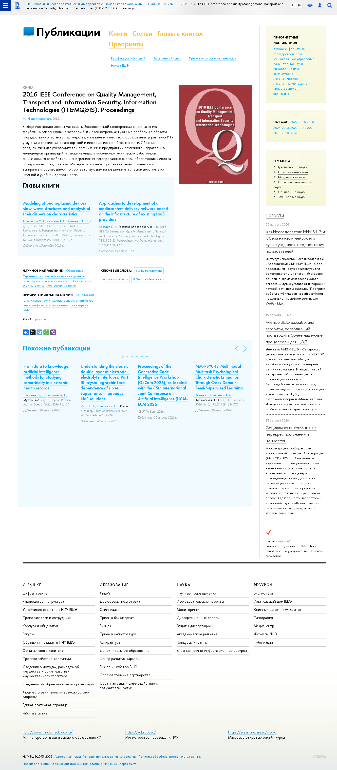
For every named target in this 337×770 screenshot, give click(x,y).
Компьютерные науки (61, 286)
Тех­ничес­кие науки (291, 196)
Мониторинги (188, 609)
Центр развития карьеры (120, 658)
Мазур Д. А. (88, 406)
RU (294, 5)
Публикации (68, 31)
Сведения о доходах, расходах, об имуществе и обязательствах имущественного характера (51, 671)
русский (40, 319)
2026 (302, 121)
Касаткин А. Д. (56, 221)
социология (292, 88)
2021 (302, 127)
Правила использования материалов (212, 58)
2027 (294, 121)
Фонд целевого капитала (43, 650)
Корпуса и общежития (40, 625)
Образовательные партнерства (125, 675)
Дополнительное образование (125, 650)
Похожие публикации (57, 348)
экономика (281, 93)
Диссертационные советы (198, 617)
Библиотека (263, 593)
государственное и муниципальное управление (294, 56)
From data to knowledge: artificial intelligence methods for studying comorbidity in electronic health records (46, 377)
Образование (75, 271)
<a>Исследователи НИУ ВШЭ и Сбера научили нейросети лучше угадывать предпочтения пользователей (295, 241)
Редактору (319, 755)
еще (294, 133)
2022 (294, 127)
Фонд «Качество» (39, 119)
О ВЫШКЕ (32, 584)
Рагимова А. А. (57, 395)
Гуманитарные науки (292, 167)
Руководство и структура (43, 601)
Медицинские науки (292, 177)
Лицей (105, 593)
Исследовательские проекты (200, 601)
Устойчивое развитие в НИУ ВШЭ (50, 609)
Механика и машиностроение (65, 276)
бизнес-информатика (289, 48)
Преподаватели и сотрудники (47, 617)
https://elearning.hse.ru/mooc (252, 732)
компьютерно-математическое (285, 76)
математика (282, 83)
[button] (122, 356)
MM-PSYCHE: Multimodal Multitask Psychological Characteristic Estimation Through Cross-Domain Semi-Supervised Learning (219, 377)
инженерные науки (287, 68)
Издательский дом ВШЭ (273, 601)
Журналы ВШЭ (265, 634)
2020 (311, 127)
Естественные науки (293, 172)
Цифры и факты (35, 593)
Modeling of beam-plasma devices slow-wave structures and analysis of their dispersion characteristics (56, 208)
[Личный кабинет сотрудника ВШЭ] (319, 5)
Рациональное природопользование (46, 281)
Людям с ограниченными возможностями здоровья (56, 694)
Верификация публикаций (128, 58)
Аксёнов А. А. (222, 395)
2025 (310, 121)
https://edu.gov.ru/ (140, 732)
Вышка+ (106, 625)
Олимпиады (109, 609)
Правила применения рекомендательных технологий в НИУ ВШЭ (70, 764)
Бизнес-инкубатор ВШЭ (118, 666)
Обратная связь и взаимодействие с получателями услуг (129, 685)
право (277, 88)
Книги (118, 33)
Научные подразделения (196, 593)
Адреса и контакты (68, 756)
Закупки (29, 634)
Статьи (142, 33)
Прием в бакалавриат (117, 617)
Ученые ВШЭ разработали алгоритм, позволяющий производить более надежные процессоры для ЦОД (294, 332)
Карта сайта (128, 764)
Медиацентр (264, 625)
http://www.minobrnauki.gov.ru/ (48, 732)
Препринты (126, 44)
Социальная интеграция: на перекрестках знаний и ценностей (291, 434)
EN (299, 5)
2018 (285, 133)
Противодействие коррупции (47, 658)
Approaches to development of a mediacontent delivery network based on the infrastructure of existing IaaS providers (133, 211)
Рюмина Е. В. (203, 395)
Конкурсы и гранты (192, 642)
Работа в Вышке (35, 713)
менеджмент (301, 83)
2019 (277, 133)
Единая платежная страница (45, 704)
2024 (277, 127)
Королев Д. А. (108, 227)
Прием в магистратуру (118, 634)
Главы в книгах (180, 33)
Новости (275, 215)
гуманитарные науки (288, 63)
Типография (263, 617)
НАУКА (183, 584)
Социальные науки (291, 192)
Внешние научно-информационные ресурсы (212, 650)
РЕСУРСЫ (263, 584)
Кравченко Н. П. (78, 221)
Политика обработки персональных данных (169, 756)
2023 (285, 127)
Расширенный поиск (167, 58)
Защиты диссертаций (194, 625)
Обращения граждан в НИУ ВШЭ (49, 642)
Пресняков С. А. (34, 221)
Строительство (33, 276)
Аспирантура (110, 642)
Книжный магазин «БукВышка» (277, 609)
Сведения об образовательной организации (58, 684)
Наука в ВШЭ (120, 66)
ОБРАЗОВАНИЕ (114, 584)
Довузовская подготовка (120, 601)
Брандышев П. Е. (108, 406)
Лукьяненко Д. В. (34, 395)
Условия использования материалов (109, 756)
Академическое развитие (197, 634)
